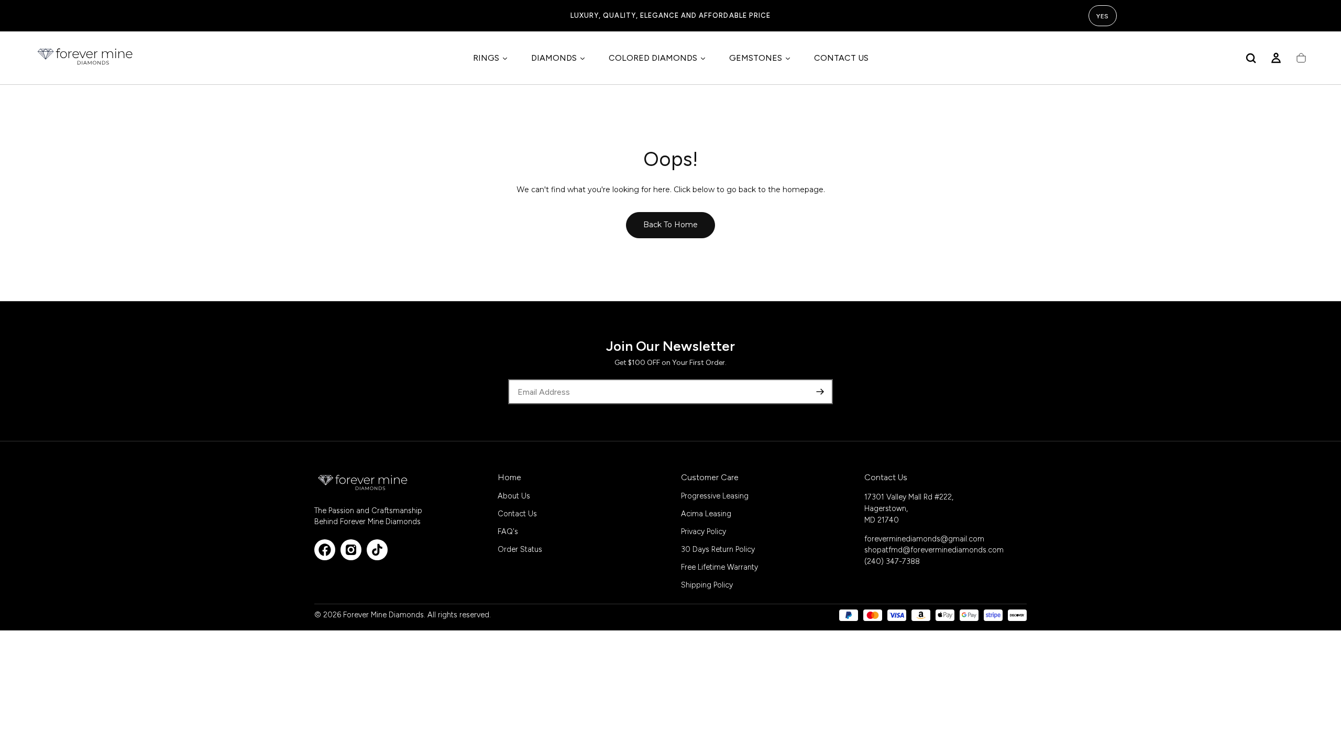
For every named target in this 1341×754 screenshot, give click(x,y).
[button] (1251, 58)
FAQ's (508, 531)
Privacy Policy (703, 531)
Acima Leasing (706, 513)
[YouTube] (377, 549)
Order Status (520, 549)
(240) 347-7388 (892, 561)
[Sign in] (1276, 58)
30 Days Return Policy (718, 549)
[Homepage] (86, 58)
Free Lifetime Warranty (719, 567)
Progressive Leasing (715, 496)
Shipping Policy (707, 585)
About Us (514, 496)
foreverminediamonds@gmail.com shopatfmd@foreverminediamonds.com (934, 544)
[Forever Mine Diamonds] (363, 482)
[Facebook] (324, 549)
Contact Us (517, 513)
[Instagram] (350, 549)
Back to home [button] (670, 224)
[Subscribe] (820, 391)
